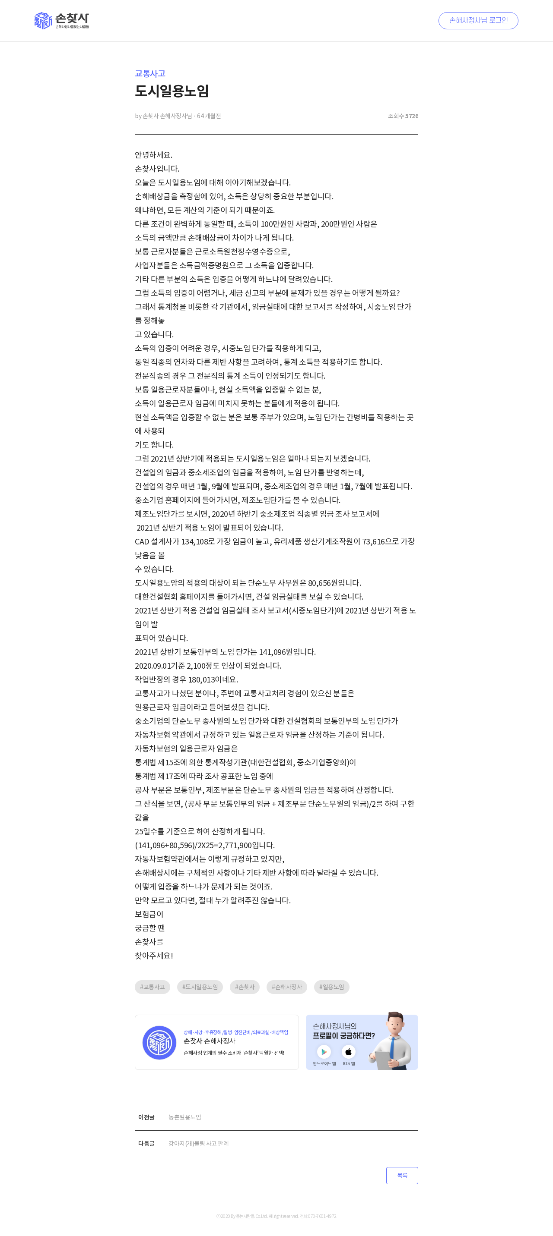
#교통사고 (152, 987)
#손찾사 (244, 987)
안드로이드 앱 (324, 1063)
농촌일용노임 (184, 1117)
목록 (402, 1175)
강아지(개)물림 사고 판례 (198, 1144)
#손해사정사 (287, 987)
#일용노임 (331, 987)
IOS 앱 (349, 1063)
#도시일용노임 (200, 987)
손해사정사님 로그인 (478, 21)
